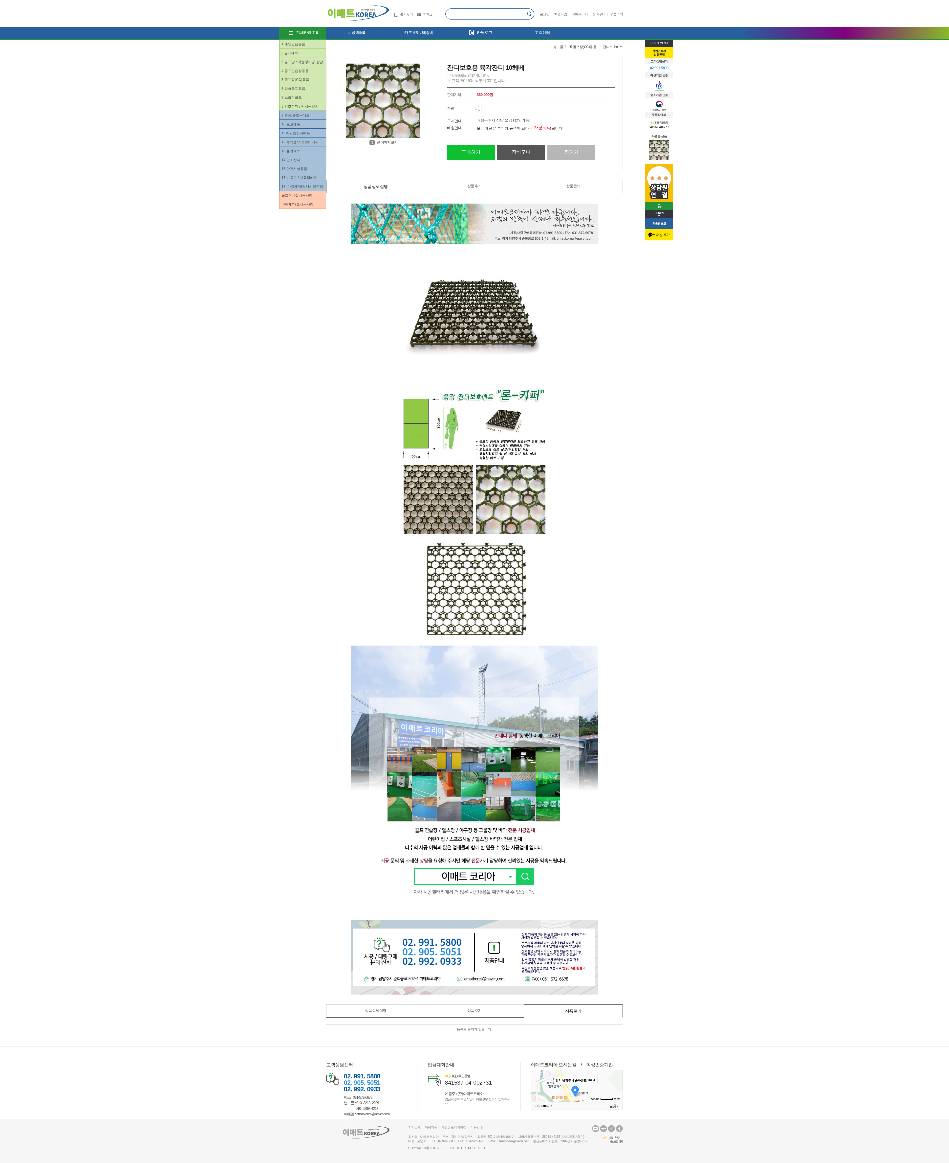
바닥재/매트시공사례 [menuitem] (297, 204)
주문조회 (616, 14)
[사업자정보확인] (572, 1137)
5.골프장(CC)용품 (583, 47)
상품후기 (474, 186)
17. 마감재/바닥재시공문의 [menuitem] (302, 186)
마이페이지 (580, 14)
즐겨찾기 (406, 14)
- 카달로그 (483, 32)
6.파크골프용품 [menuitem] (293, 89)
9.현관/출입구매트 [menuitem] (295, 115)
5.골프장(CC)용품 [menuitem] (295, 80)
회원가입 (560, 14)
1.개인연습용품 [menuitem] (293, 44)
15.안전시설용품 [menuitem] (294, 169)
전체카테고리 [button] (308, 32)
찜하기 (571, 152)
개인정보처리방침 (453, 1127)
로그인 (544, 14)
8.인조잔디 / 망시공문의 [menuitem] (300, 106)
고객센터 (542, 32)
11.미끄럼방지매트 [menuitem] (295, 133)
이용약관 (431, 1127)
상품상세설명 (376, 186)
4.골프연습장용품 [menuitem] (295, 71)
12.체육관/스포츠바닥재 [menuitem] (300, 142)
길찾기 (614, 1106)
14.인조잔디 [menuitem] (290, 160)
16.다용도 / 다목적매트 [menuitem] (299, 178)
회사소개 (414, 1127)
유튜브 (427, 14)
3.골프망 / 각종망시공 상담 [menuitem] (302, 62)
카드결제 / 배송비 (418, 32)
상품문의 (573, 186)
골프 (563, 47)
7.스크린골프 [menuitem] (291, 97)
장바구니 (598, 14)
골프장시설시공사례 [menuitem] (297, 195)
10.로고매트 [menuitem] (290, 124)
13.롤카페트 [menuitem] (290, 151)
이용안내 (476, 1127)
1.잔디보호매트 (611, 47)
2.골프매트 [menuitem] (289, 53)
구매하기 (471, 152)
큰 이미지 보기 (387, 142)
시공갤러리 (357, 32)
